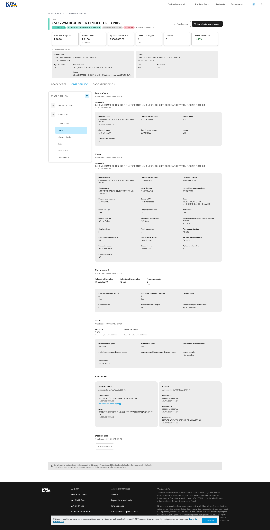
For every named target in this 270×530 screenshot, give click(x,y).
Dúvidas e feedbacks (81, 511)
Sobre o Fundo (79, 84)
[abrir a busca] (262, 4)
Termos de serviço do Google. (184, 501)
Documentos (63, 157)
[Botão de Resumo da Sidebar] (53, 105)
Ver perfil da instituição (108, 403)
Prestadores (63, 150)
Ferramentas (237, 4)
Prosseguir (209, 520)
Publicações (201, 4)
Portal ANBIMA (79, 494)
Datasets (220, 4)
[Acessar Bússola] (253, 4)
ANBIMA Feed (78, 500)
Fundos (60, 14)
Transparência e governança (124, 511)
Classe (60, 130)
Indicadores (58, 84)
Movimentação (64, 137)
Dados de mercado (177, 4)
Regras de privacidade (121, 500)
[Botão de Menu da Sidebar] (87, 96)
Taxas (60, 144)
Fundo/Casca (63, 123)
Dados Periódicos (103, 84)
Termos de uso (117, 505)
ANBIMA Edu (78, 505)
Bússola (114, 494)
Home (51, 14)
